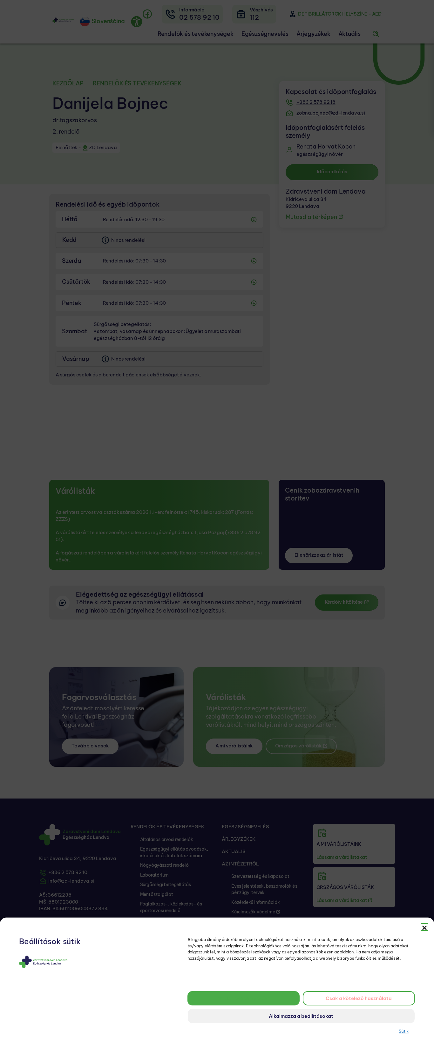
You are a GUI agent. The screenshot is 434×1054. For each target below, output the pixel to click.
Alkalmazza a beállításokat (301, 1016)
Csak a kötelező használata (359, 998)
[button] (424, 927)
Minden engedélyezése (243, 998)
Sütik (404, 1031)
